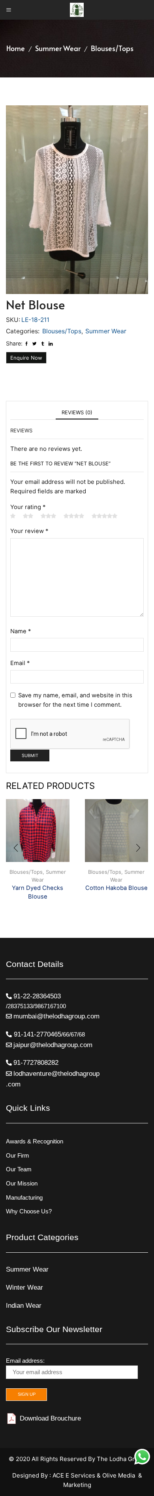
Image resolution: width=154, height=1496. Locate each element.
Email (20, 663)
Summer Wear (58, 48)
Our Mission (22, 1183)
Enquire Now (26, 358)
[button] (16, 848)
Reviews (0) (77, 412)
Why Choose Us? (29, 1211)
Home (15, 48)
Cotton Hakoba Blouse (116, 887)
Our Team (19, 1169)
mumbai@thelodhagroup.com (56, 1016)
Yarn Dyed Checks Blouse (37, 892)
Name (20, 631)
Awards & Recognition (34, 1141)
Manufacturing (24, 1198)
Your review (29, 531)
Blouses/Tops (112, 48)
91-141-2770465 (36, 1034)
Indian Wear (23, 1305)
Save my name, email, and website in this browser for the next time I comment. (75, 700)
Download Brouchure (49, 1418)
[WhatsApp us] (142, 1457)
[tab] (77, 412)
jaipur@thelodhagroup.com (52, 1045)
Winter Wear (24, 1287)
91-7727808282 (35, 1062)
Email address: (25, 1360)
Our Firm (17, 1155)
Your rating (27, 507)
